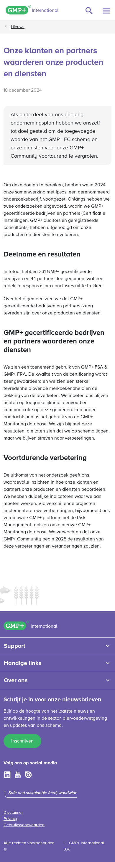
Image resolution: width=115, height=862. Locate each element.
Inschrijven (22, 741)
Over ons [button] (16, 680)
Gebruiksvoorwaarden (24, 825)
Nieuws (17, 27)
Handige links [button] (23, 663)
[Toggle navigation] (106, 11)
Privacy (10, 819)
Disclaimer (13, 813)
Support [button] (14, 646)
